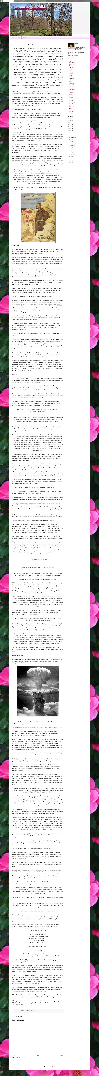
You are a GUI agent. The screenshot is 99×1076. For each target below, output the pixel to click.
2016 (70, 132)
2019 (70, 126)
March (72, 152)
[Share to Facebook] (31, 1010)
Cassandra (79, 43)
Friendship (71, 83)
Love (70, 94)
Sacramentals (71, 102)
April (72, 150)
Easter (70, 72)
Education (71, 73)
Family (70, 78)
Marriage (71, 95)
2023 (70, 118)
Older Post (61, 1055)
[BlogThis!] (28, 1010)
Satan (30, 1011)
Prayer (70, 100)
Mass (70, 97)
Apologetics (71, 62)
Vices (70, 111)
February (72, 154)
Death (17, 1011)
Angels (70, 61)
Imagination (71, 89)
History (70, 86)
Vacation (70, 110)
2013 (70, 158)
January (72, 156)
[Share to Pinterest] (33, 1010)
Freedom (70, 81)
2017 (70, 130)
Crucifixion (71, 67)
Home (12, 37)
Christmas (71, 65)
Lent (70, 91)
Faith (21, 1011)
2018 (70, 128)
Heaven (70, 84)
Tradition (70, 108)
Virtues (70, 113)
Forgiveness (71, 80)
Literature (18, 37)
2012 (70, 160)
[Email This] (27, 1010)
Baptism (70, 64)
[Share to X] (30, 1010)
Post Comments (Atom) (21, 1057)
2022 (70, 120)
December (72, 137)
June (71, 149)
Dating (70, 68)
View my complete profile (73, 55)
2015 (70, 134)
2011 (70, 162)
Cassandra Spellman (29, 8)
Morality (27, 1011)
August (72, 145)
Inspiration (25, 37)
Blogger (54, 1066)
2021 (70, 122)
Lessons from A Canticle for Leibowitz (77, 143)
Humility (70, 87)
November (73, 139)
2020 (70, 124)
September (73, 141)
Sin (69, 105)
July (71, 147)
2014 (70, 135)
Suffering (71, 106)
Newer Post (15, 1055)
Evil (19, 1011)
